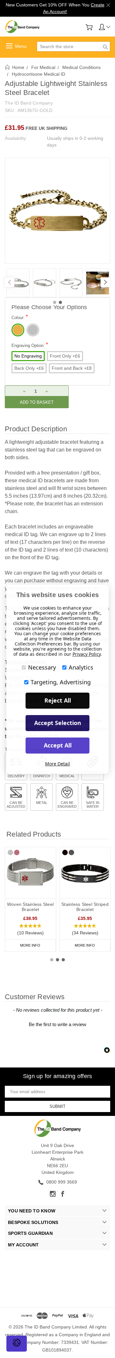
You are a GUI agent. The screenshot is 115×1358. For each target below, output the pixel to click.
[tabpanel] (18, 282)
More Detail (57, 764)
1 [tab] (54, 302)
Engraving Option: (30, 345)
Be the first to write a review (57, 1024)
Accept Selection (57, 723)
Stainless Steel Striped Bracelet (85, 907)
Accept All (58, 745)
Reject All (57, 700)
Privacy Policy (87, 654)
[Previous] (9, 282)
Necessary (42, 667)
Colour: (20, 317)
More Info (30, 945)
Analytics (81, 667)
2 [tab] (60, 302)
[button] (30, 929)
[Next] (105, 282)
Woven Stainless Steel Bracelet (30, 907)
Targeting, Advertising (61, 682)
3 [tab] (63, 959)
